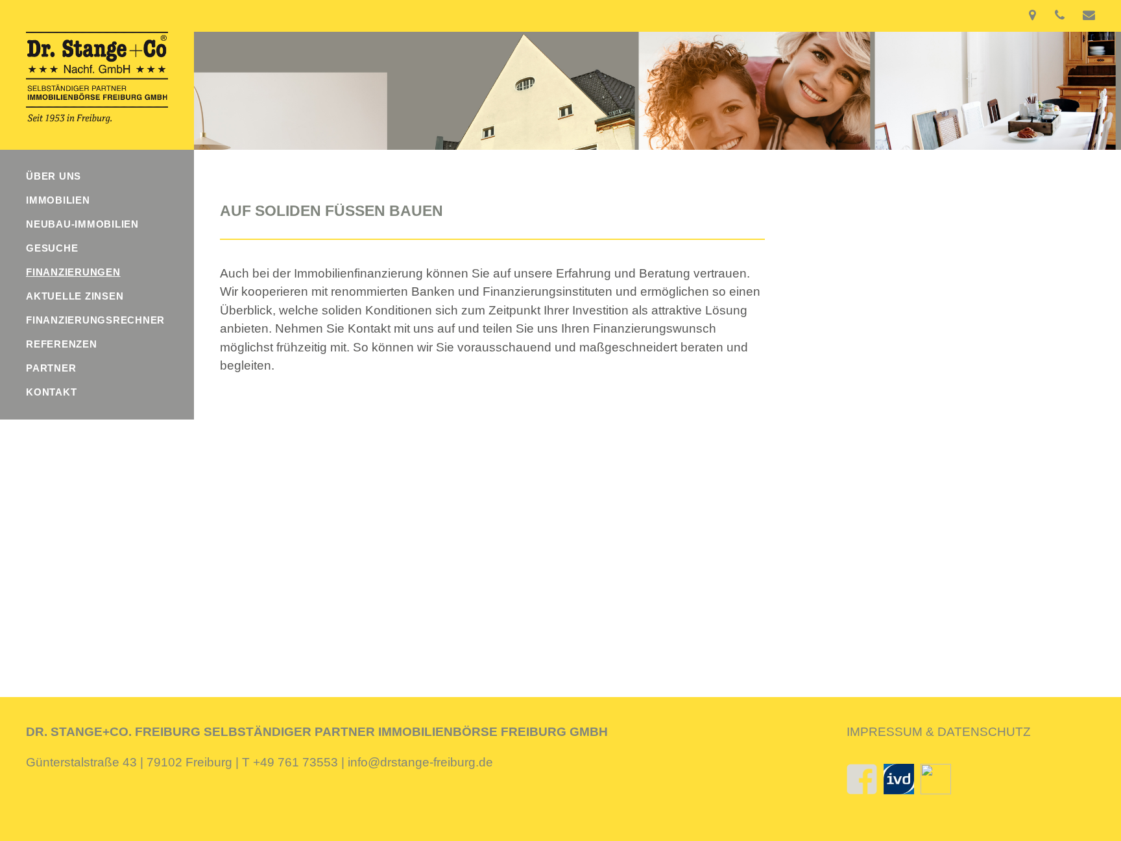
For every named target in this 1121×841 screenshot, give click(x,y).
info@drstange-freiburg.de (420, 762)
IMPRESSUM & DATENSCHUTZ (939, 732)
